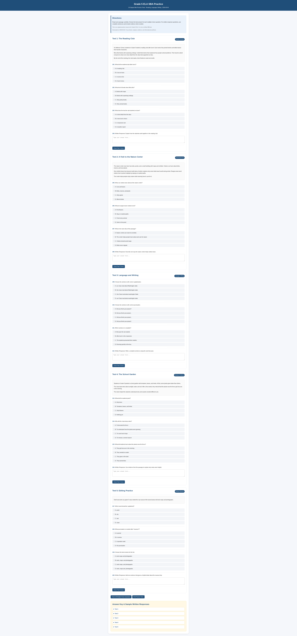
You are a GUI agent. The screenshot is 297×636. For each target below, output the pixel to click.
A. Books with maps (120, 91)
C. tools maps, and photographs (123, 564)
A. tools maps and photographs (123, 556)
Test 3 (116, 618)
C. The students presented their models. (126, 340)
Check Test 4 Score (119, 482)
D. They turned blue (120, 460)
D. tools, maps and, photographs (124, 568)
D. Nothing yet (119, 414)
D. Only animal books (121, 104)
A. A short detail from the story (123, 114)
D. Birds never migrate (121, 245)
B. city (116, 514)
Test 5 (116, 627)
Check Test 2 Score (119, 266)
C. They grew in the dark (121, 456)
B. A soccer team (119, 72)
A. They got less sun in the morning (124, 448)
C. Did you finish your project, (123, 317)
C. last (117, 518)
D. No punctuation (120, 545)
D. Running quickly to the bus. (123, 344)
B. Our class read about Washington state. (126, 290)
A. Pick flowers (119, 209)
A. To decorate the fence (121, 425)
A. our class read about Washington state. (126, 286)
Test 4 (116, 622)
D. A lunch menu (119, 81)
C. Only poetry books (121, 99)
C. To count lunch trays (121, 433)
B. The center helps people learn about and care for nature (131, 237)
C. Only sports (119, 195)
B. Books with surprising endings (124, 95)
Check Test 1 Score (119, 148)
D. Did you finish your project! (123, 321)
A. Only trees (118, 402)
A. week (117, 510)
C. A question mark (120, 541)
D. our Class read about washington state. (126, 298)
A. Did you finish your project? (123, 309)
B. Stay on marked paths (121, 214)
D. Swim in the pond (120, 222)
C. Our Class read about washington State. (126, 294)
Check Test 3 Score (119, 365)
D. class (117, 522)
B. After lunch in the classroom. (123, 336)
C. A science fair (119, 76)
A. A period (118, 533)
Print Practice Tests (138, 596)
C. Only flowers (119, 410)
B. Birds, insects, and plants (122, 191)
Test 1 (116, 609)
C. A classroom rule (120, 122)
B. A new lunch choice (121, 118)
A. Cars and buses (120, 186)
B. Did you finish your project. (123, 313)
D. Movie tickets (119, 199)
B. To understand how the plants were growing (127, 429)
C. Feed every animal (121, 218)
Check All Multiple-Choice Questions (121, 596)
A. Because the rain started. (122, 332)
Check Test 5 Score (119, 590)
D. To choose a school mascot (123, 437)
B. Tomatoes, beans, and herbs (123, 406)
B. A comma (118, 537)
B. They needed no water (122, 452)
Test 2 (116, 613)
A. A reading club (119, 68)
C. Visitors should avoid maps (123, 241)
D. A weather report (120, 127)
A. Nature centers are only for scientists (125, 232)
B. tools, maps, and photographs (124, 560)
